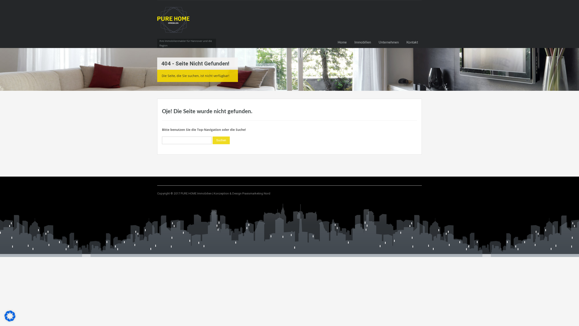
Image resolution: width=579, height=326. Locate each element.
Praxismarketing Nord (256, 193)
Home (342, 42)
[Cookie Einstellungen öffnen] (10, 320)
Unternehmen (389, 42)
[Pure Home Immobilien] (174, 24)
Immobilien (362, 42)
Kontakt (412, 42)
